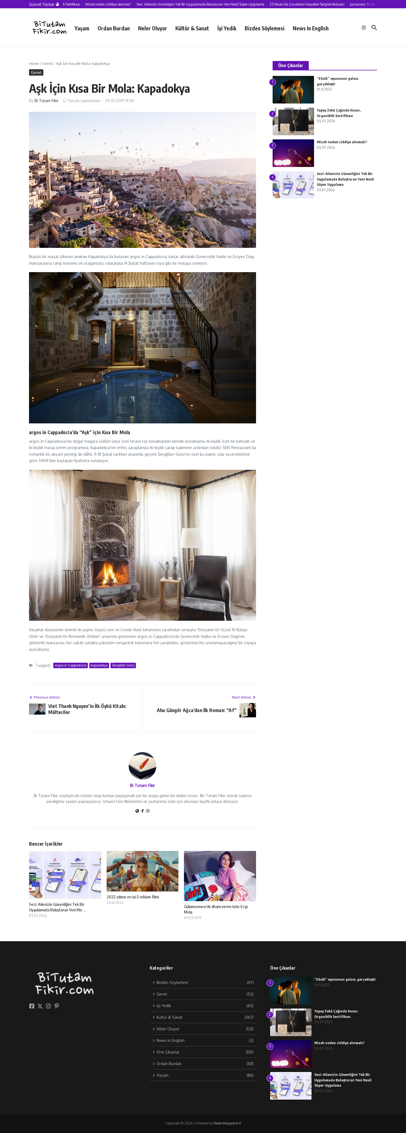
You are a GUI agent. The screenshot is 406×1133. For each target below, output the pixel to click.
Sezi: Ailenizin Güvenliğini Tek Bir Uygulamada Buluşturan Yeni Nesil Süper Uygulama (345, 179)
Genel (47, 63)
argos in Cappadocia (70, 665)
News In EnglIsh (311, 28)
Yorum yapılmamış (84, 100)
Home (34, 63)
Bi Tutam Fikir (47, 100)
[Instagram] (148, 811)
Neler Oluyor (152, 28)
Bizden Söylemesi (264, 28)
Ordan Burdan (113, 28)
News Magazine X (227, 1123)
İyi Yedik (226, 28)
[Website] (137, 811)
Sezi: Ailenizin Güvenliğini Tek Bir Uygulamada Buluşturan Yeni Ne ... (57, 907)
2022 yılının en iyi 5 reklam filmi (133, 896)
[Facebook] (142, 811)
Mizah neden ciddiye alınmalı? (342, 142)
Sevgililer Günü (123, 665)
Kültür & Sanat (192, 28)
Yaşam (82, 28)
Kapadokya (99, 665)
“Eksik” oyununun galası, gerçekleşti (345, 979)
